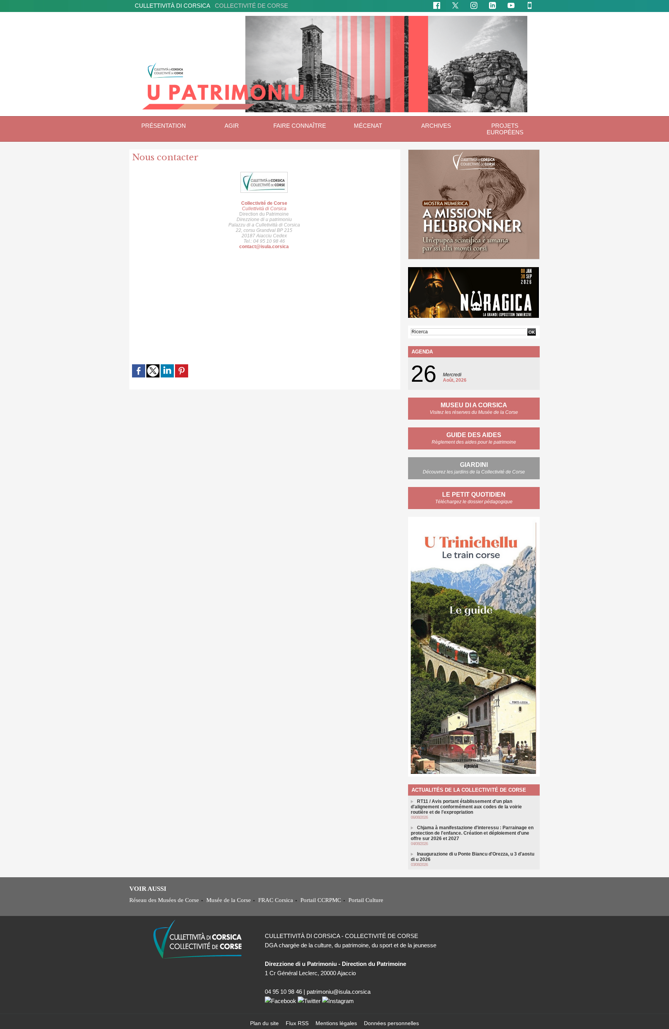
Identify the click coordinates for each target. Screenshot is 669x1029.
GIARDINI (474, 464)
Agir (232, 125)
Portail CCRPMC (320, 900)
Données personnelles (391, 1023)
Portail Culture (365, 900)
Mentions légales (337, 1023)
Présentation (163, 125)
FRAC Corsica (275, 900)
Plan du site (265, 1023)
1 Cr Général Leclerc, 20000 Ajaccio (310, 973)
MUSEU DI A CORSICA (474, 405)
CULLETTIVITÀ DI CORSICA (211, 5)
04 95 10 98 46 (283, 991)
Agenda (422, 352)
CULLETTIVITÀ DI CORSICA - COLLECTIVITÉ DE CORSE (341, 936)
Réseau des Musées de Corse (164, 900)
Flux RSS (298, 1023)
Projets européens (505, 128)
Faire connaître (299, 125)
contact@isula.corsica (264, 246)
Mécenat (368, 125)
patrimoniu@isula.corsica (339, 991)
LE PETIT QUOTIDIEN (474, 494)
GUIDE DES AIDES (473, 435)
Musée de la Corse (228, 900)
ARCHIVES (436, 125)
